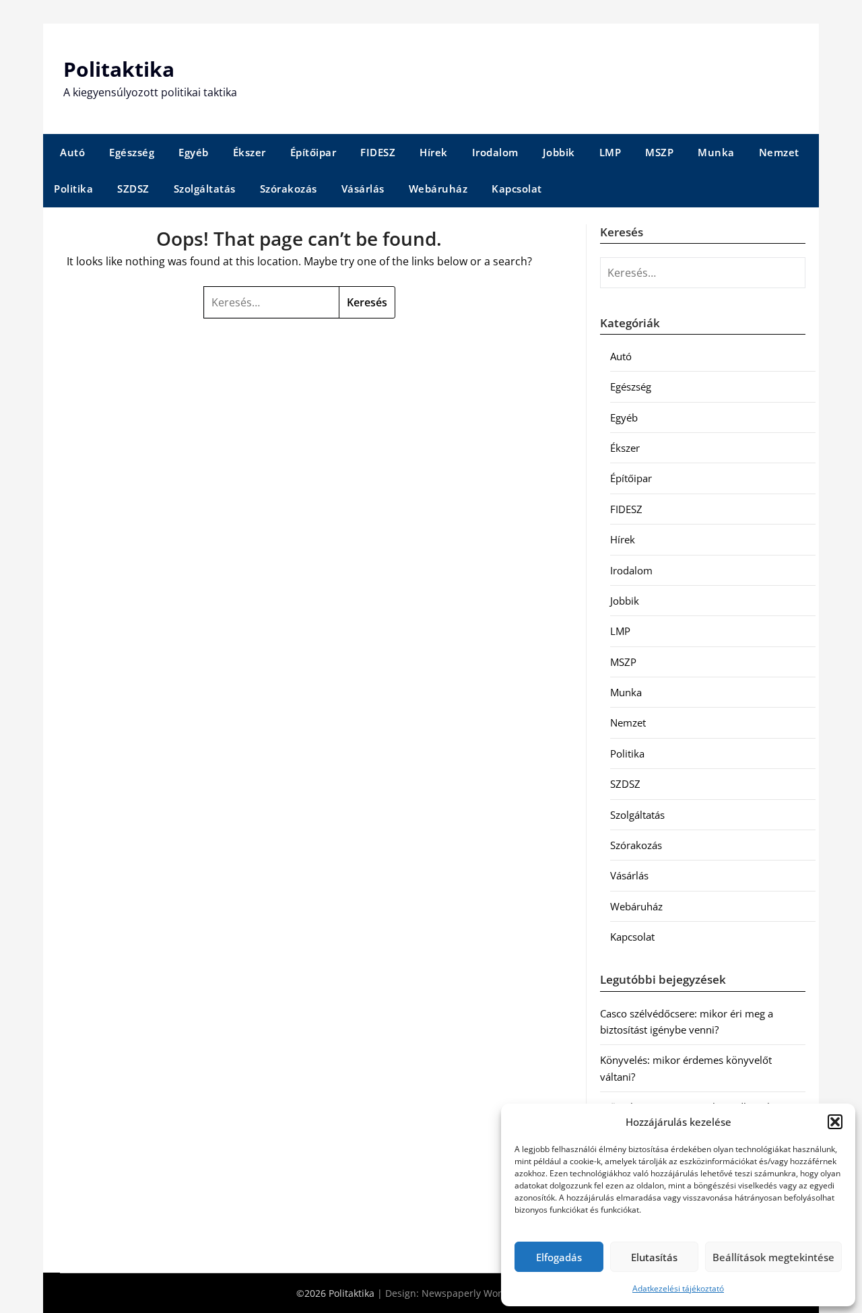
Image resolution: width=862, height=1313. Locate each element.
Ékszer (249, 152)
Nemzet (779, 152)
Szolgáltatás (205, 188)
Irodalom (495, 152)
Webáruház (438, 188)
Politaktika (118, 69)
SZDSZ (133, 188)
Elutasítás (654, 1257)
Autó (72, 152)
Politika (73, 188)
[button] (835, 1122)
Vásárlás (363, 188)
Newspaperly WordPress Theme (494, 1293)
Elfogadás (559, 1257)
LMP (610, 152)
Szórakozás (288, 188)
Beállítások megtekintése (773, 1257)
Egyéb (193, 152)
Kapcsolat (517, 188)
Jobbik (559, 152)
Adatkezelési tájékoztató (678, 1288)
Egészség (131, 152)
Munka (716, 152)
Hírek (434, 152)
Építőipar (313, 152)
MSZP (659, 152)
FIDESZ (377, 152)
